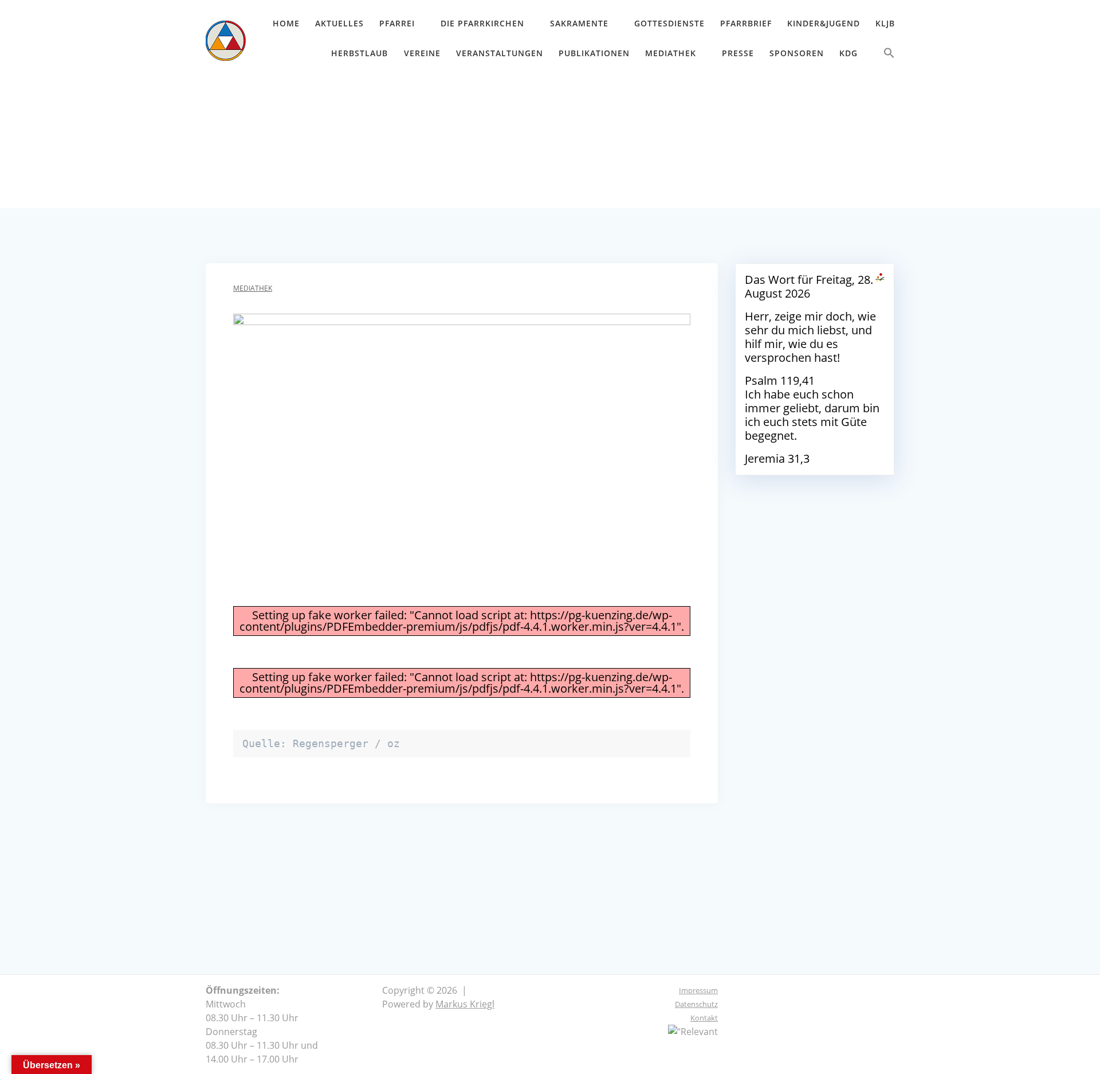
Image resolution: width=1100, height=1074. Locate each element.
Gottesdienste (669, 23)
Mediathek (670, 53)
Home (286, 23)
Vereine (422, 53)
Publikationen (594, 53)
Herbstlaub (359, 53)
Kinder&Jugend (823, 23)
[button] (889, 55)
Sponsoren (796, 53)
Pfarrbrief (746, 23)
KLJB (885, 23)
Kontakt (704, 1018)
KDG (848, 53)
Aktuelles (339, 23)
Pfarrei (397, 23)
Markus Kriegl (464, 1004)
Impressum (698, 990)
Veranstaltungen (499, 53)
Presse (738, 53)
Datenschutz (696, 1004)
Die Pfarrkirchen (482, 23)
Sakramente (579, 23)
